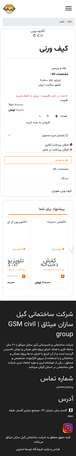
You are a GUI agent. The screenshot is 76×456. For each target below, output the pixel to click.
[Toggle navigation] (67, 9)
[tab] (38, 210)
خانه (70, 21)
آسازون (20, 449)
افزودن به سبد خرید (38, 122)
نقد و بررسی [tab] (61, 160)
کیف (61, 21)
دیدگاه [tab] (64, 178)
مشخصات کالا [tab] (60, 169)
